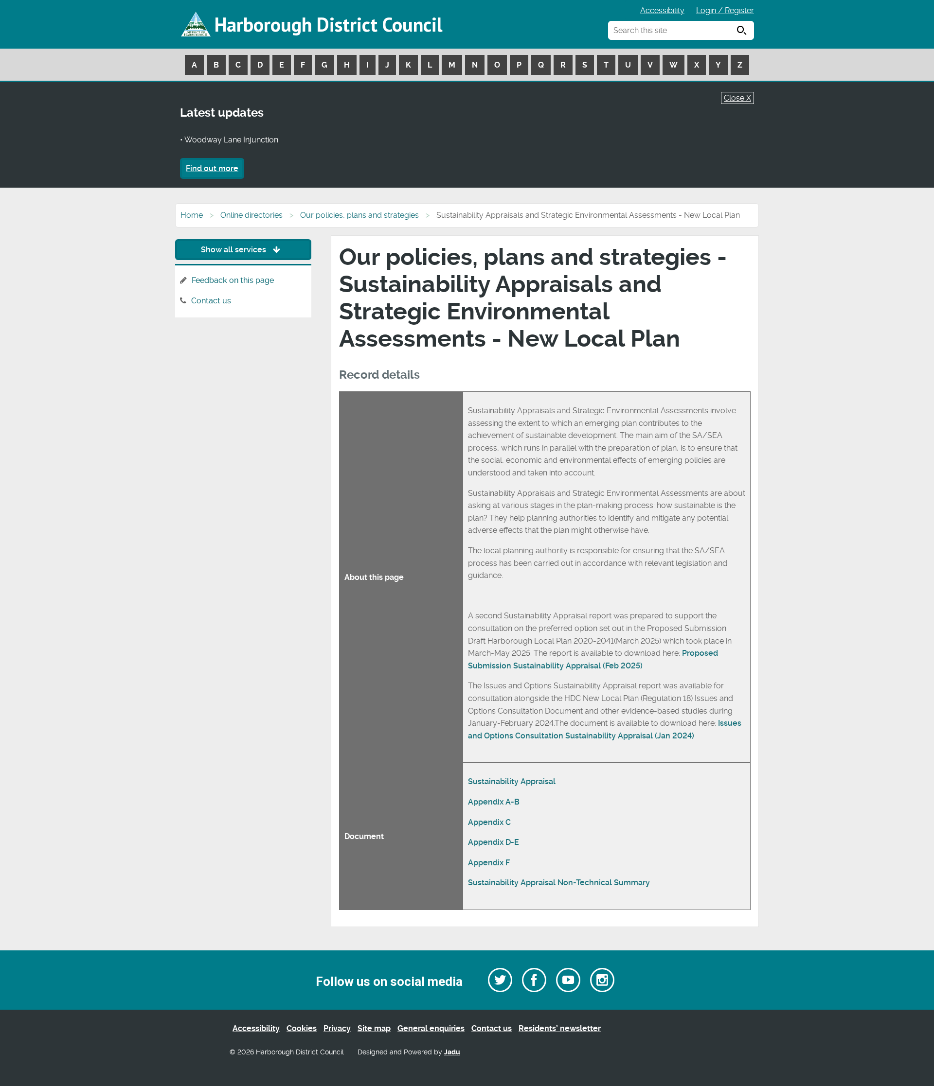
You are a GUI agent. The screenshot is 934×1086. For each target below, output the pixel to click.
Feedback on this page (233, 280)
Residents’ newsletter (560, 1028)
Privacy (337, 1028)
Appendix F (489, 862)
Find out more (212, 168)
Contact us (211, 300)
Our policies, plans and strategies (359, 215)
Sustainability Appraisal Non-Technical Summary (559, 882)
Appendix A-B (494, 801)
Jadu (452, 1052)
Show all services (234, 249)
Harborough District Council (328, 24)
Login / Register (725, 10)
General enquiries (431, 1028)
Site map (374, 1028)
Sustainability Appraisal (512, 781)
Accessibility (662, 10)
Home (191, 215)
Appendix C (489, 822)
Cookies (302, 1028)
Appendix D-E (493, 842)
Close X (737, 98)
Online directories (251, 215)
